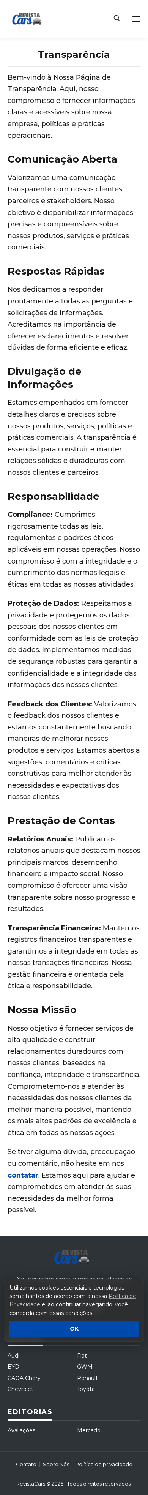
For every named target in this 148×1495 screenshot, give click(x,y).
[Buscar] (116, 19)
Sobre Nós (56, 1464)
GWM (85, 1366)
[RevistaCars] (73, 1257)
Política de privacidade (104, 1464)
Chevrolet (20, 1389)
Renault (87, 1378)
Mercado (89, 1430)
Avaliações (21, 1430)
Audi (13, 1355)
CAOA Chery (24, 1378)
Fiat (82, 1355)
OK (74, 1329)
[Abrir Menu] (136, 19)
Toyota (86, 1389)
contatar (23, 1175)
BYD (13, 1366)
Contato (26, 1464)
